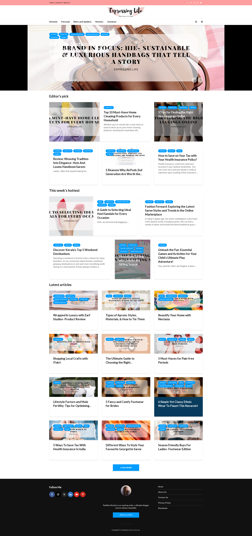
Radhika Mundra (55, 80)
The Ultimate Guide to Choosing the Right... (120, 360)
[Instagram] (58, 494)
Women (63, 37)
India (179, 151)
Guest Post (68, 426)
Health (171, 151)
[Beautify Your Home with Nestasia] (178, 300)
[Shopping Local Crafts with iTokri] (73, 343)
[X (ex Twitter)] (64, 494)
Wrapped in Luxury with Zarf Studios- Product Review (71, 317)
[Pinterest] (83, 494)
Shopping (54, 37)
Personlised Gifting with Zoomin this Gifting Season (131, 260)
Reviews (99, 21)
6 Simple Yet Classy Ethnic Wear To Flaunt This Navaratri (178, 404)
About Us (66, 3)
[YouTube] (76, 494)
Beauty (109, 339)
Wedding (110, 386)
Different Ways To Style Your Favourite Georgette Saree (125, 447)
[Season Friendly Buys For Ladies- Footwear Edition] (178, 430)
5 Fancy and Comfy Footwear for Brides (125, 404)
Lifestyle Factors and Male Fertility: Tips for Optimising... (72, 404)
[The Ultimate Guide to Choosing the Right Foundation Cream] (126, 343)
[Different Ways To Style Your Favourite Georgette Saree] (126, 430)
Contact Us (59, 3)
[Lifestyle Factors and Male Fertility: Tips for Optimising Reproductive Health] (73, 387)
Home (52, 3)
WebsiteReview (136, 251)
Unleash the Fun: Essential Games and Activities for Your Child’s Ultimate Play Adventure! (177, 255)
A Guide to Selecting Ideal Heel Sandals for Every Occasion (114, 213)
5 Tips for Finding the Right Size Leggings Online (175, 114)
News (67, 429)
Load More (126, 468)
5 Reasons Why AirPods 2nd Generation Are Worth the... (124, 172)
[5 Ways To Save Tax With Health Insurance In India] (73, 430)
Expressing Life (134, 530)
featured (172, 382)
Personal (65, 21)
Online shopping (77, 34)
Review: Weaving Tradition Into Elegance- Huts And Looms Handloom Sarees (70, 163)
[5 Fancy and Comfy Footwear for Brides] (126, 387)
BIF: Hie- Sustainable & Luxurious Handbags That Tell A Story (79, 50)
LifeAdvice (172, 339)
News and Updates (82, 21)
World (109, 154)
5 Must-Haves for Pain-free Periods (176, 360)
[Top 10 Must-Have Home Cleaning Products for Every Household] (74, 121)
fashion (53, 34)
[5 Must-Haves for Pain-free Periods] (178, 343)
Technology (133, 151)
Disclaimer (162, 508)
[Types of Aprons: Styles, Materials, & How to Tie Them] (126, 300)
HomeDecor (59, 296)
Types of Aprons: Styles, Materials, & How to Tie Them (125, 317)
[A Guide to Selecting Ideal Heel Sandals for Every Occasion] (71, 216)
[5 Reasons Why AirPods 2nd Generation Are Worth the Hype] (126, 155)
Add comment (71, 80)
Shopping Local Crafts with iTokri (70, 360)
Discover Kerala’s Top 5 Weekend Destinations (75, 252)
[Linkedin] (70, 494)
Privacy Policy (164, 503)
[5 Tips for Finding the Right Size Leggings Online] (178, 121)
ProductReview (92, 34)
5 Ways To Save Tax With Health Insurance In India (69, 447)
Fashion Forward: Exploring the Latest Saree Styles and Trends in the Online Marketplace (170, 210)
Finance (162, 151)
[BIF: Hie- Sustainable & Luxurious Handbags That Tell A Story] (126, 58)
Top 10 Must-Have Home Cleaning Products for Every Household (122, 116)
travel (67, 245)
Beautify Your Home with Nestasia (174, 317)
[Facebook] (52, 494)
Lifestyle (53, 21)
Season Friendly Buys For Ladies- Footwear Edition (174, 447)
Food (109, 296)
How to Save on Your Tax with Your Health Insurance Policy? (177, 157)
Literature (111, 21)
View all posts (126, 515)
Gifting (123, 245)
